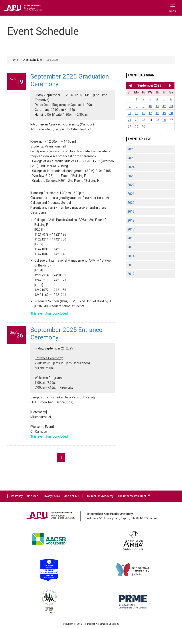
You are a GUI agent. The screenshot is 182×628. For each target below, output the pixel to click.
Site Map (32, 496)
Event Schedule (32, 59)
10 (150, 106)
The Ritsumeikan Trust (132, 496)
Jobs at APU (72, 496)
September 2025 (149, 85)
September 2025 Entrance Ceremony (66, 333)
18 (157, 113)
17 (150, 113)
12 (164, 106)
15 (136, 113)
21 (129, 120)
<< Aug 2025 (129, 85)
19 (164, 113)
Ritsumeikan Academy (99, 496)
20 (171, 113)
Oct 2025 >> (170, 85)
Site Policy (16, 496)
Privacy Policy (51, 496)
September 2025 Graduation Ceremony (69, 80)
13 (171, 106)
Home (14, 59)
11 (157, 106)
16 (143, 113)
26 (164, 120)
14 (129, 113)
